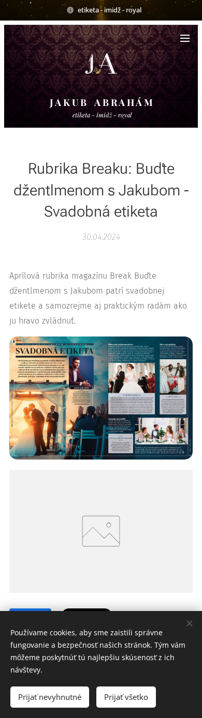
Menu (185, 37)
